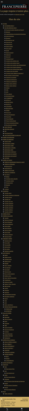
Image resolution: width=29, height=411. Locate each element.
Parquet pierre (7, 271)
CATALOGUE (9, 106)
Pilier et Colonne (8, 319)
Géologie (8, 32)
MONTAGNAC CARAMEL (10, 147)
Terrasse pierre (9, 183)
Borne (5, 321)
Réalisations (7, 338)
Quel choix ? (7, 174)
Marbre (6, 255)
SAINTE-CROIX (7, 141)
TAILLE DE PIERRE (7, 313)
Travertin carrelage (8, 207)
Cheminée (6, 323)
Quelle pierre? (9, 44)
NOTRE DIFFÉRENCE (7, 362)
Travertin (6, 218)
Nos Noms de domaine (11, 125)
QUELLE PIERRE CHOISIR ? (10, 342)
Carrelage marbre (10, 181)
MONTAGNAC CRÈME (9, 143)
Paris (5, 367)
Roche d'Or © (9, 166)
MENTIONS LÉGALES (9, 129)
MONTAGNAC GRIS (8, 150)
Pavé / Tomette (7, 265)
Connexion (25, 399)
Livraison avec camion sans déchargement (16, 65)
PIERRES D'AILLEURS (8, 216)
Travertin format (8, 197)
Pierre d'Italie (7, 226)
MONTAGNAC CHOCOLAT (10, 152)
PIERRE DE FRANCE (7, 160)
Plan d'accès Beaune (11, 389)
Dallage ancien (7, 257)
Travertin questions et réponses (11, 195)
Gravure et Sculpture (9, 329)
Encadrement (7, 280)
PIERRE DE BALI (6, 214)
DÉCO (7, 356)
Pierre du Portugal (8, 220)
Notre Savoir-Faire (8, 133)
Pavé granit (7, 269)
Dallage (7, 176)
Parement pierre (8, 240)
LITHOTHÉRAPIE (10, 360)
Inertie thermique (10, 36)
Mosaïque (6, 290)
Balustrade (6, 317)
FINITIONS (6, 158)
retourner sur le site (19, 14)
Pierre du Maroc (8, 230)
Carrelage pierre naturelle (12, 178)
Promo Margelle (9, 119)
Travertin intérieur (8, 212)
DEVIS (4, 391)
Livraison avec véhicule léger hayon (14, 69)
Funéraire (6, 331)
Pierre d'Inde (7, 232)
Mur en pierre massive (9, 273)
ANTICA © (8, 100)
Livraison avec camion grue (12, 61)
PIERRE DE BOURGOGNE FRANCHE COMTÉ (14, 162)
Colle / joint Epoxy (8, 304)
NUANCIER (6, 350)
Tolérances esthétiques (11, 81)
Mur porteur (7, 249)
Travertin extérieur (8, 209)
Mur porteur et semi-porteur (12, 75)
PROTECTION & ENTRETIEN (10, 307)
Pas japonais (7, 267)
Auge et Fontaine (8, 327)
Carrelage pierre (8, 259)
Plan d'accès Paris (10, 369)
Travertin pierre (7, 193)
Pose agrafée (7, 245)
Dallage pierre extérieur (11, 83)
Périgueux (6, 379)
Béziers (6, 383)
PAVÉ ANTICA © (8, 168)
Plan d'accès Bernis (10, 377)
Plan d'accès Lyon (10, 373)
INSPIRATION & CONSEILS (9, 340)
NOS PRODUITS (6, 253)
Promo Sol (8, 112)
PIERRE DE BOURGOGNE (8, 137)
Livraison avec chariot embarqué (13, 67)
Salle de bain (7, 286)
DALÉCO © (8, 104)
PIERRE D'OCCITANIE (9, 170)
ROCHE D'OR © (9, 102)
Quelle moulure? (9, 52)
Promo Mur (8, 116)
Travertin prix (7, 199)
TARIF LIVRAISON (8, 393)
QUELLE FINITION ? (8, 348)
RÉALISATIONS (9, 108)
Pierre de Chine (7, 236)
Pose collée (7, 242)
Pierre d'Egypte (7, 228)
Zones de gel (9, 42)
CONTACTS (5, 364)
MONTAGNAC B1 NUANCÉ (10, 154)
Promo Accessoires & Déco (12, 123)
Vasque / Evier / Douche (10, 284)
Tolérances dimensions (11, 79)
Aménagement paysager (10, 294)
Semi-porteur (7, 247)
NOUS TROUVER (8, 127)
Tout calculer (9, 94)
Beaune (6, 387)
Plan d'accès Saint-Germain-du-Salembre (15, 381)
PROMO (8, 110)
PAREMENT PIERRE (7, 238)
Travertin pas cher (8, 201)
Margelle (8, 185)
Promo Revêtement (10, 114)
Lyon (5, 371)
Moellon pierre (7, 276)
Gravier (6, 298)
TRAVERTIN (5, 191)
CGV (5, 131)
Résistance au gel (10, 40)
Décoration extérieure (9, 296)
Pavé (7, 187)
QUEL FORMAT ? (8, 344)
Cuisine (6, 288)
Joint (7, 92)
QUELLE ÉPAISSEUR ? (9, 346)
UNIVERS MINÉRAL (8, 354)
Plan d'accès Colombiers (11, 385)
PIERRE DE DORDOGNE (8, 139)
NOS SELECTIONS (10, 96)
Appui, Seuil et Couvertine (10, 278)
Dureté (7, 50)
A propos (6, 189)
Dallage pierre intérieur (11, 85)
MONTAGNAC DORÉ (9, 145)
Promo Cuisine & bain (11, 121)
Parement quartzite (8, 251)
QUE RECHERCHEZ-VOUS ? (10, 28)
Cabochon (8, 54)
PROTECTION (9, 309)
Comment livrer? (9, 59)
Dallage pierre (7, 261)
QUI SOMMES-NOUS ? (9, 26)
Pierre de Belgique (8, 224)
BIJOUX (7, 358)
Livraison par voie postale (12, 71)
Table (5, 325)
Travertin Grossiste (8, 205)
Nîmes (5, 375)
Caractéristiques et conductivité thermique (16, 34)
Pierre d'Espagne (8, 222)
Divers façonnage (8, 333)
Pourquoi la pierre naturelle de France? (15, 30)
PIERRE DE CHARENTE (9, 172)
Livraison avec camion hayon (12, 63)
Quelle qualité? (9, 46)
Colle (7, 90)
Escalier (6, 315)
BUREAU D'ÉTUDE (8, 336)
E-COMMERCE (9, 98)
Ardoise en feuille (8, 282)
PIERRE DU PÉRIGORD (9, 164)
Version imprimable (7, 399)
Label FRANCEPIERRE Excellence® (12, 135)
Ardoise (8, 88)
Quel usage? (9, 48)
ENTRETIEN (8, 311)
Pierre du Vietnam (8, 234)
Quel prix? (8, 57)
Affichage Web (24, 400)
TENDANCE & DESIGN (9, 352)
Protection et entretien (11, 77)
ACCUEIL (5, 23)
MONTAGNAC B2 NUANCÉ (10, 156)
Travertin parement (8, 203)
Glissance (8, 38)
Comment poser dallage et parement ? (15, 73)
